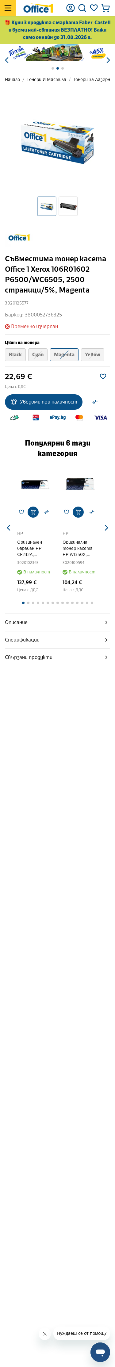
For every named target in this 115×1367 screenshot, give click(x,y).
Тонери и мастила (46, 79)
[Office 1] (38, 8)
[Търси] (82, 8)
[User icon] (70, 8)
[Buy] (33, 512)
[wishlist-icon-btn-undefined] (21, 512)
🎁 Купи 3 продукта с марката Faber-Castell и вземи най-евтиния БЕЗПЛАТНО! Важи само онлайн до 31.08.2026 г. (57, 30)
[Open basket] (105, 8)
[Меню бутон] (8, 8)
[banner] (57, 52)
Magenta (64, 355)
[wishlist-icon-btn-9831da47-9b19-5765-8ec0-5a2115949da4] (103, 377)
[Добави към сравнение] (94, 402)
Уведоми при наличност (48, 402)
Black (15, 355)
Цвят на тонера (22, 342)
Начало (12, 79)
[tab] (57, 622)
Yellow (92, 355)
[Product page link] (35, 484)
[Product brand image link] (19, 237)
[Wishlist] (93, 8)
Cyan (38, 355)
